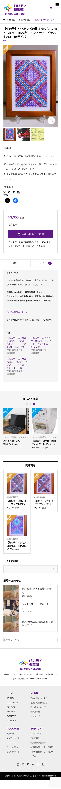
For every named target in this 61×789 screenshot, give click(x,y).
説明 (15, 263)
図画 (28, 246)
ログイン (10, 743)
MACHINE (11, 712)
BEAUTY (10, 698)
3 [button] (34, 404)
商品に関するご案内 (38, 698)
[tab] (15, 263)
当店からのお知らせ (38, 703)
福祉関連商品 (27, 242)
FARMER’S (11, 716)
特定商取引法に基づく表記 (41, 747)
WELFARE (11, 707)
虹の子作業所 (38, 246)
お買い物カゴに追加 (32, 234)
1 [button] (27, 404)
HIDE (42, 242)
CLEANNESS (12, 703)
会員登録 (10, 733)
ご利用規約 (35, 738)
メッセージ (35, 716)
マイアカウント (13, 738)
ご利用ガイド (36, 733)
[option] (16, 426)
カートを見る (12, 747)
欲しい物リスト (13, 752)
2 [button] (30, 404)
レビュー (45, 263)
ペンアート (19, 246)
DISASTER (11, 721)
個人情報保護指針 (38, 743)
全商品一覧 (35, 712)
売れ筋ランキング (38, 707)
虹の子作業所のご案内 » (17, 312)
